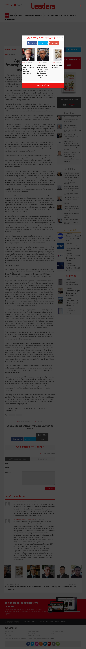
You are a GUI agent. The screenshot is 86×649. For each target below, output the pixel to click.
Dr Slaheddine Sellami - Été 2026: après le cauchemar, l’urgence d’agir (28, 69)
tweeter (44, 43)
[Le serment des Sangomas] (57, 55)
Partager (33, 43)
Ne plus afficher (43, 85)
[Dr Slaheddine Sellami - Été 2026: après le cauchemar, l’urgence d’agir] (28, 55)
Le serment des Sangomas (56, 66)
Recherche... (62, 6)
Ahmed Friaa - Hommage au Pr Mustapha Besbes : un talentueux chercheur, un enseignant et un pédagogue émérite (43, 72)
